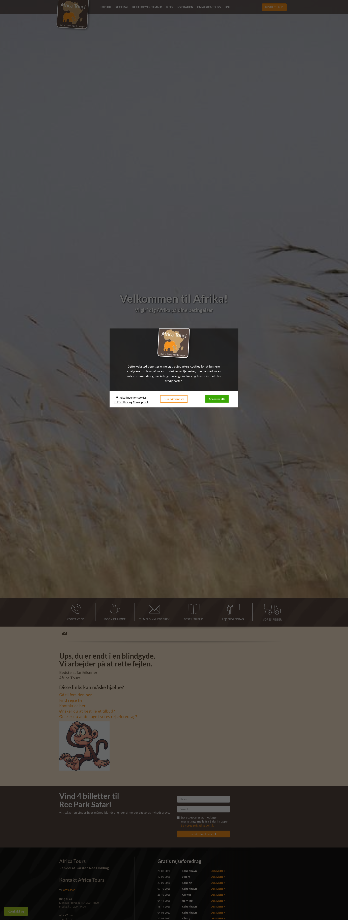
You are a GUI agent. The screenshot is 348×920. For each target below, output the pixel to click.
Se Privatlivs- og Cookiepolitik (131, 402)
